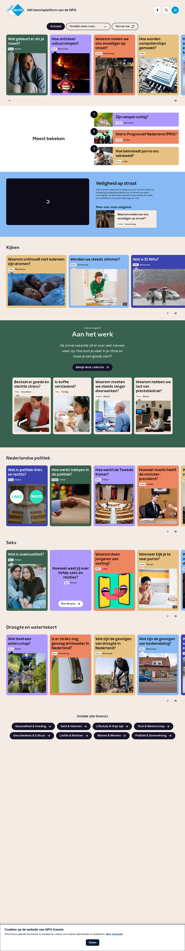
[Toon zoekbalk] (166, 10)
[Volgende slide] (175, 100)
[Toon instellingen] (157, 10)
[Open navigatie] (175, 10)
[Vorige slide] (9, 100)
